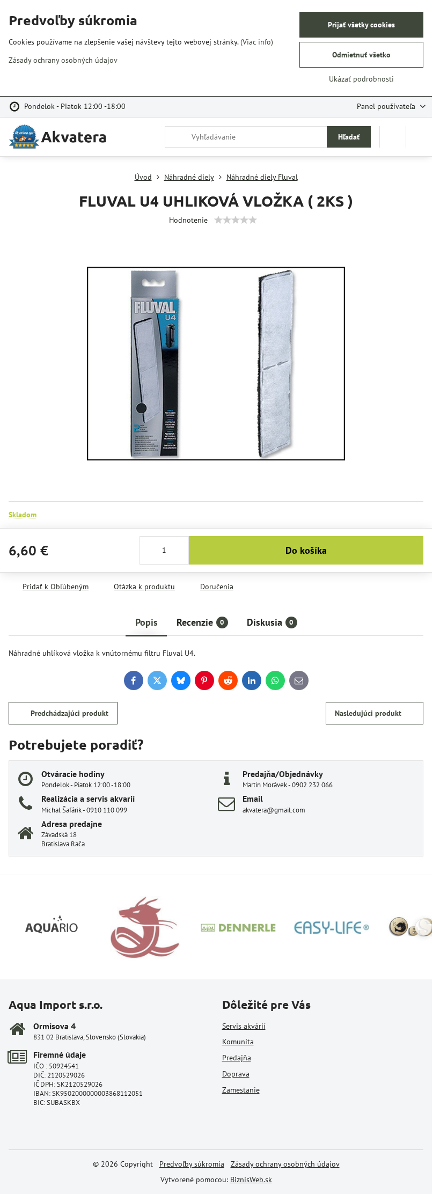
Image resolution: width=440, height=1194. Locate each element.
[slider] (235, 220)
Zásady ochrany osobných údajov (285, 1164)
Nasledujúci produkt (368, 713)
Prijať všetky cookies (361, 25)
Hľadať (349, 137)
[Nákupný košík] (393, 137)
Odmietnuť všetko (361, 55)
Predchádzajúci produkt (69, 713)
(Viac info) (256, 42)
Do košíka (306, 550)
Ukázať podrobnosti (361, 79)
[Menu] (419, 137)
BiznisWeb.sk (251, 1179)
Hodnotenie (188, 220)
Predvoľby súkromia (191, 1164)
